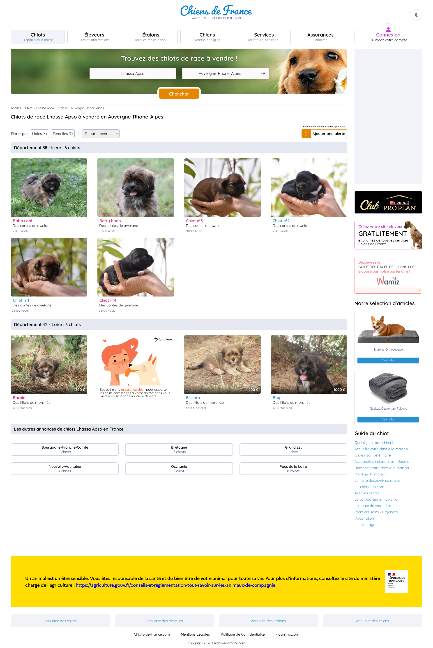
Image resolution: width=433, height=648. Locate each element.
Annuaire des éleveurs (164, 620)
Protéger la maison (371, 474)
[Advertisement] (179, 517)
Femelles (63, 133)
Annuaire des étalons (268, 620)
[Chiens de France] (216, 15)
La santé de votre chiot (373, 505)
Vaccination (364, 518)
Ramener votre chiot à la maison (382, 468)
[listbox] (262, 73)
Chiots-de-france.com (152, 634)
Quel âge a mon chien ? (374, 442)
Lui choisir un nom (369, 486)
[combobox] (133, 73)
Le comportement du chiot (376, 499)
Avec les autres (367, 493)
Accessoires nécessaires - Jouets (382, 461)
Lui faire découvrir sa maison (379, 480)
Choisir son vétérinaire (373, 455)
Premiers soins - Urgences (376, 512)
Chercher (179, 94)
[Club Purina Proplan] (388, 202)
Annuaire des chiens (372, 620)
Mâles (39, 133)
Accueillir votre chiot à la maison (381, 449)
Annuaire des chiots (60, 620)
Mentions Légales (195, 634)
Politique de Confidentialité (243, 634)
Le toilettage (365, 524)
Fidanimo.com (287, 634)
